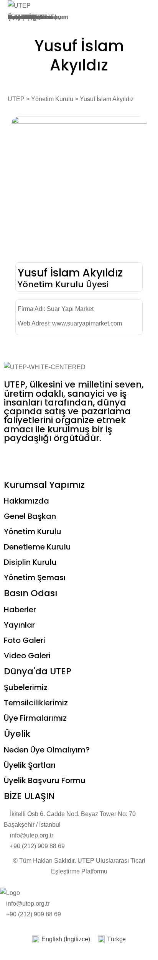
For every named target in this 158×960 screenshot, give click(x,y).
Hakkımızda (26, 501)
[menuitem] (61, 939)
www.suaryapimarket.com (87, 323)
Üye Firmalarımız (35, 718)
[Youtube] (75, 459)
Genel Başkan (30, 516)
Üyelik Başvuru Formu (45, 780)
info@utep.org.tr (27, 903)
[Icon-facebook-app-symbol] (13, 459)
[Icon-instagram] (54, 459)
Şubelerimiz (26, 687)
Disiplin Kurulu (30, 562)
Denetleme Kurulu (37, 546)
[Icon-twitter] (34, 459)
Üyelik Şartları (27, 17)
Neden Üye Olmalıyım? (47, 749)
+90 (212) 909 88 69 (33, 914)
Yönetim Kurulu (32, 531)
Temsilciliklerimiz (36, 702)
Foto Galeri (24, 640)
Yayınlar (19, 625)
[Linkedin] (96, 459)
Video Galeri (27, 655)
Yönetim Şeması (35, 577)
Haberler (20, 609)
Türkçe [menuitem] (116, 939)
